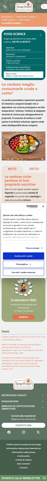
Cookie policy (23, 456)
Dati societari (23, 463)
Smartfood (7, 16)
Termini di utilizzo (23, 460)
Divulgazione (10, 401)
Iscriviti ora (23, 425)
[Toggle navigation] (4, 6)
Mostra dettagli (32, 248)
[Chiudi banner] (43, 206)
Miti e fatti (25, 19)
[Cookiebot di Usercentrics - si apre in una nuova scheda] (27, 206)
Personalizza (22, 264)
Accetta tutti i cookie (23, 256)
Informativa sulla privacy (23, 452)
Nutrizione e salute (26, 16)
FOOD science (8, 19)
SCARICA (23, 317)
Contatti (23, 467)
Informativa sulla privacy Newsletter (23, 448)
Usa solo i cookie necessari (23, 272)
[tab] (12, 169)
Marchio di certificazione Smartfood (18, 407)
